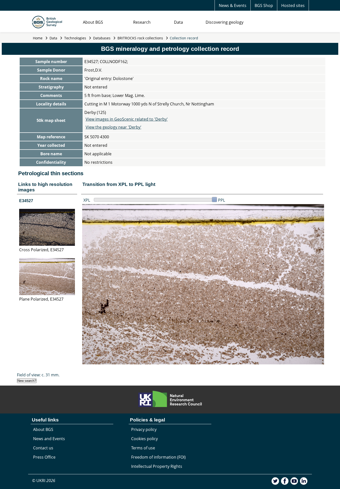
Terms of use (143, 448)
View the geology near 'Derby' (113, 127)
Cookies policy (144, 438)
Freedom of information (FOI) (158, 457)
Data (178, 22)
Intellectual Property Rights (156, 466)
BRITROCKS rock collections (140, 38)
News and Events (49, 438)
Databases (102, 38)
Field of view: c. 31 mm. (38, 375)
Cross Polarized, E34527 (41, 249)
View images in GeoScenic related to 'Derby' (127, 119)
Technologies (75, 38)
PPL (221, 200)
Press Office (44, 457)
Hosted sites (293, 5)
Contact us (43, 448)
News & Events (232, 5)
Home (38, 38)
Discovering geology (224, 22)
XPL (86, 200)
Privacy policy (144, 429)
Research (142, 22)
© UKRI (43, 480)
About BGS (93, 22)
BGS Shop (264, 5)
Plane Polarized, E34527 (41, 299)
